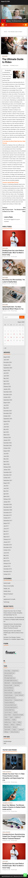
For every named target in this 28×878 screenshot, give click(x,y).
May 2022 (6, 459)
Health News (7, 719)
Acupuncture (15, 670)
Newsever (16, 876)
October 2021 (7, 477)
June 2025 (6, 375)
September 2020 (8, 510)
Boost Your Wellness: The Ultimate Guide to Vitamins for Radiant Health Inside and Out (14, 619)
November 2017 (8, 515)
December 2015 (8, 569)
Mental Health (7, 727)
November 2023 (8, 413)
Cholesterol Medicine (9, 702)
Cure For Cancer (8, 712)
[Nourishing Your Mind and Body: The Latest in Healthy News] (14, 267)
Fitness (6, 717)
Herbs (14, 722)
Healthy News (5, 248)
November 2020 (8, 507)
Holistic (19, 722)
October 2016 (7, 550)
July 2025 (6, 373)
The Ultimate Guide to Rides (19, 209)
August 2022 (7, 451)
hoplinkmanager (7, 741)
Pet (4, 596)
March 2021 (7, 496)
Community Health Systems (10, 707)
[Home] (3, 25)
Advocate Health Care (9, 673)
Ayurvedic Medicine (8, 687)
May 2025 (6, 378)
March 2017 (7, 536)
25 (8, 340)
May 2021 (6, 491)
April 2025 (6, 381)
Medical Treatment (8, 594)
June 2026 (6, 359)
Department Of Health (18, 714)
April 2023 (6, 432)
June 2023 (6, 426)
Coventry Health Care (9, 709)
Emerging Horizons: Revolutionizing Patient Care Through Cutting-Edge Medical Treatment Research (12, 626)
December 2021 (8, 472)
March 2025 (7, 384)
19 (11, 337)
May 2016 (6, 555)
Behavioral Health (8, 692)
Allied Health (7, 683)
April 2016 (6, 558)
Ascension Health (8, 685)
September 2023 (8, 418)
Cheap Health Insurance (9, 697)
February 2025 (7, 386)
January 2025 (7, 389)
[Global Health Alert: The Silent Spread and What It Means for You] (14, 294)
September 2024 (8, 400)
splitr (5, 743)
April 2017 (6, 534)
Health (11, 717)
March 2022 (7, 464)
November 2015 (8, 571)
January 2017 (7, 542)
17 (5, 337)
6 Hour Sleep (7, 670)
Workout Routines (15, 732)
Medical (12, 724)
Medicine (18, 724)
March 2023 (7, 434)
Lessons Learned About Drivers (11, 182)
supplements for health (9, 599)
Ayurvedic (17, 685)
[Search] (23, 24)
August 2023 (7, 421)
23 (23, 337)
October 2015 (7, 574)
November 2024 (8, 394)
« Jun (5, 348)
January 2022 (7, 469)
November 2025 (8, 362)
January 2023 (7, 440)
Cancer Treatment (19, 695)
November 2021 (8, 475)
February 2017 (7, 539)
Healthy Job (7, 588)
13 (14, 334)
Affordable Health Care (9, 678)
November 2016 (8, 547)
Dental (15, 712)
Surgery (14, 729)
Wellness (6, 732)
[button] (6, 25)
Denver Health (7, 714)
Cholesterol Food (8, 700)
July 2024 (6, 405)
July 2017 (6, 526)
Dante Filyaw (6, 65)
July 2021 (6, 485)
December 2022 (8, 443)
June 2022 (6, 456)
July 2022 (6, 453)
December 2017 (8, 512)
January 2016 (7, 566)
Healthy (14, 719)
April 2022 (6, 461)
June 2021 (6, 488)
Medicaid (6, 724)
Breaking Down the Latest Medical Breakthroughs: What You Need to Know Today (13, 252)
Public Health (7, 729)
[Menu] (6, 25)
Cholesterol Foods (18, 700)
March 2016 (7, 561)
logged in (12, 219)
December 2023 (8, 410)
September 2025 (8, 367)
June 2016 (6, 553)
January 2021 (7, 502)
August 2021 (7, 483)
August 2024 (7, 402)
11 (8, 334)
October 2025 (7, 365)
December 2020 (8, 504)
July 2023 (6, 424)
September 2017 (8, 520)
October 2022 (7, 448)
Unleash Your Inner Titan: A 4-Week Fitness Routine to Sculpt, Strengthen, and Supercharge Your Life (13, 613)
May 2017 (6, 531)
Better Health (18, 692)
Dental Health (7, 583)
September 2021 (8, 480)
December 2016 (8, 544)
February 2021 (7, 499)
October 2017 (7, 518)
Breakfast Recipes (8, 695)
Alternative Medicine (17, 683)
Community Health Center (10, 705)
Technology (6, 602)
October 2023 (7, 416)
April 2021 (6, 494)
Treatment (20, 729)
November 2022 (8, 445)
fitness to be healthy (9, 586)
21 (17, 337)
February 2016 (7, 563)
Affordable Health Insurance (10, 680)
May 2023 (6, 429)
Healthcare (17, 717)
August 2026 (7, 357)
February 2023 (7, 437)
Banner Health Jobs (8, 690)
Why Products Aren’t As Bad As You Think (8, 209)
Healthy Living (7, 722)
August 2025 (7, 370)
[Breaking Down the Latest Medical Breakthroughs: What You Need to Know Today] (14, 238)
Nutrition (15, 727)
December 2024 (8, 392)
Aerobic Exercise (8, 675)
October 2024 (7, 397)
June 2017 (6, 528)
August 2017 (7, 523)
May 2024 (6, 408)
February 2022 (7, 467)
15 (20, 334)
